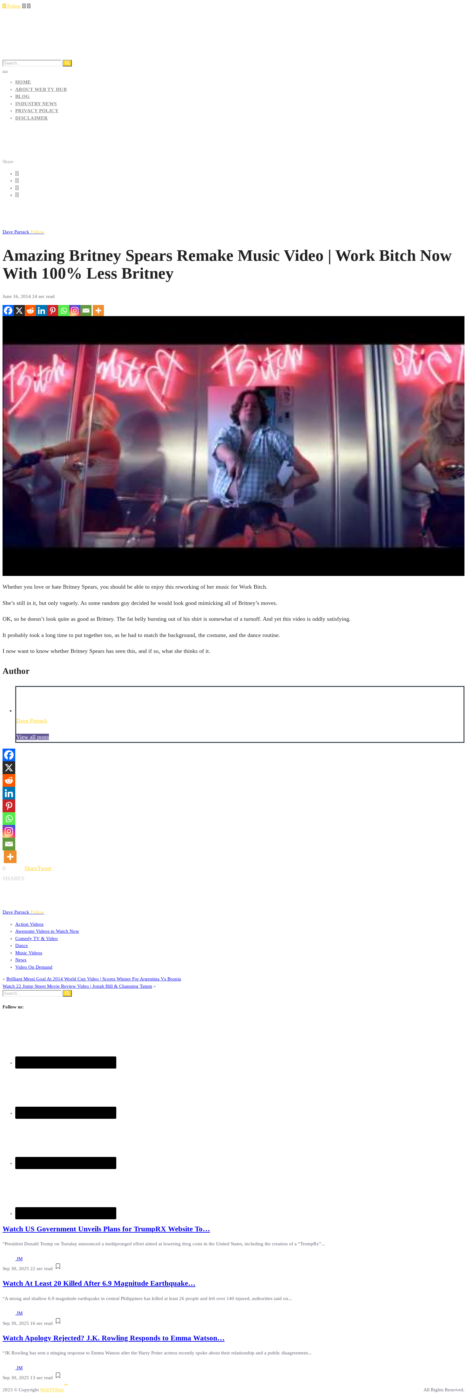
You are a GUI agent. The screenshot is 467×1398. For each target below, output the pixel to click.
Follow (13, 6)
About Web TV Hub (41, 89)
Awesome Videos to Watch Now (47, 931)
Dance (21, 945)
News (20, 959)
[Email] (85, 310)
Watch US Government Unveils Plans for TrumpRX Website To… (106, 1229)
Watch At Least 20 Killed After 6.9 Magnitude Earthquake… (99, 1283)
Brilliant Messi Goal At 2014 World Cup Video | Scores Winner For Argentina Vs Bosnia (93, 978)
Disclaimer (31, 118)
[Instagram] (74, 310)
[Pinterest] (52, 310)
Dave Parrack (23, 231)
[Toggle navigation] (5, 72)
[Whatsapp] (63, 310)
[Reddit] (30, 310)
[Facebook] (8, 310)
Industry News (36, 103)
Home (23, 82)
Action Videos (29, 924)
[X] (19, 310)
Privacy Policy (36, 110)
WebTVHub (52, 1389)
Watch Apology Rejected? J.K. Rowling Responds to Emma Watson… (114, 1338)
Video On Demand (33, 967)
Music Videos (28, 952)
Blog (22, 96)
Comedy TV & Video (36, 938)
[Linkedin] (41, 310)
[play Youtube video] (233, 446)
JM (20, 1258)
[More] (98, 310)
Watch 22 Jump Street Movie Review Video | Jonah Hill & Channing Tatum (77, 986)
